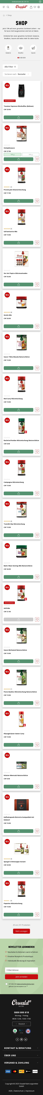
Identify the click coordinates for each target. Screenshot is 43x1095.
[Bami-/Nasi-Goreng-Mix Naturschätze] (21, 550)
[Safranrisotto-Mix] (21, 216)
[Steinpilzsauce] (21, 132)
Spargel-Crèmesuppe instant (15, 862)
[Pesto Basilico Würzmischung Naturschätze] (21, 676)
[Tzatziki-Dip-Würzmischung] (21, 508)
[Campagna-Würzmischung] (21, 466)
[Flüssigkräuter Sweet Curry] (21, 718)
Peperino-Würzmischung (13, 903)
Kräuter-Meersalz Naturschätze (16, 775)
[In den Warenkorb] (18, 117)
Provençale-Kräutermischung (15, 190)
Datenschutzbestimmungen (25, 984)
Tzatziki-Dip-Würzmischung (14, 524)
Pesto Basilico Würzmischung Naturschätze (20, 692)
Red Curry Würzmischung (13, 399)
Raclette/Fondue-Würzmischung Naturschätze (21, 440)
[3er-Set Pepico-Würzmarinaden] (21, 258)
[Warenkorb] (31, 7)
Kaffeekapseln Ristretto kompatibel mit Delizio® (19, 818)
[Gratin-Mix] (21, 299)
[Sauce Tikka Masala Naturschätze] (21, 341)
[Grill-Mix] (21, 592)
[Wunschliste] (35, 7)
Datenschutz (19, 1091)
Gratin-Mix (8, 315)
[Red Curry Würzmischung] (21, 383)
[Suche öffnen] (8, 7)
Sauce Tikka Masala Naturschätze (17, 357)
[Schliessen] (40, 1)
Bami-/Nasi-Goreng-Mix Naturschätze (18, 566)
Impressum (29, 1091)
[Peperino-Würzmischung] (21, 888)
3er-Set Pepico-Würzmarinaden (15, 273)
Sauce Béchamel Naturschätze (15, 650)
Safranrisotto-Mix (10, 231)
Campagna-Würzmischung (14, 482)
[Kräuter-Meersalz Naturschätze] (21, 760)
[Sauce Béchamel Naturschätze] (21, 634)
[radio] (12, 154)
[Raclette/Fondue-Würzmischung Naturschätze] (21, 425)
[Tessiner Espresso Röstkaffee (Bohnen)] (21, 90)
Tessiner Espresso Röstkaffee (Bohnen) (19, 106)
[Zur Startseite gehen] (21, 7)
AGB (10, 1091)
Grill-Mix (7, 608)
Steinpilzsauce (9, 148)
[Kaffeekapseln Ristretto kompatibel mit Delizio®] (21, 801)
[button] (38, 7)
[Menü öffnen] (4, 7)
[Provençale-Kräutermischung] (21, 174)
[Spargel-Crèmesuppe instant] (21, 846)
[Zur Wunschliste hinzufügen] (37, 117)
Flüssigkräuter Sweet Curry (14, 734)
